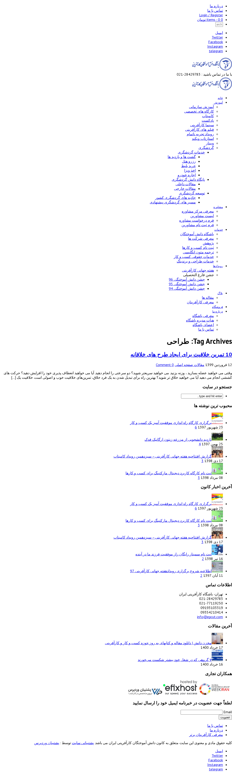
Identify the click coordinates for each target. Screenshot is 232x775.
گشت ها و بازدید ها (182, 156)
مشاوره (218, 207)
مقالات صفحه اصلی (189, 364)
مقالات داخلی (186, 184)
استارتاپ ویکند (203, 138)
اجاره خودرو (187, 175)
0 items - (210, 19)
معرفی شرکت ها (201, 238)
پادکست (208, 120)
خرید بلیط (188, 165)
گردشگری (206, 147)
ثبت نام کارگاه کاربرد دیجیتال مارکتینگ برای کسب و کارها (169, 473)
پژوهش (208, 243)
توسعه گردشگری (192, 193)
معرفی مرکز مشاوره (198, 211)
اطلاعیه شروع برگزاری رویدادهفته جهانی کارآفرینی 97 (171, 571)
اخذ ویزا (190, 170)
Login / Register (211, 15)
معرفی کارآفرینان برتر (206, 734)
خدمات (218, 230)
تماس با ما (215, 10)
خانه (220, 98)
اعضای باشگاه (203, 324)
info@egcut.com (210, 616)
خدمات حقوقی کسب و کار (194, 256)
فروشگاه (217, 307)
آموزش (218, 102)
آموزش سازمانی (201, 106)
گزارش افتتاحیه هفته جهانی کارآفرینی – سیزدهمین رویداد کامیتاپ (163, 456)
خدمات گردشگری (191, 152)
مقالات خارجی (185, 188)
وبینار (210, 143)
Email (227, 712)
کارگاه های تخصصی (199, 111)
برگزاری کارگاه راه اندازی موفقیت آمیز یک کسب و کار (171, 422)
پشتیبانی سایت (83, 742)
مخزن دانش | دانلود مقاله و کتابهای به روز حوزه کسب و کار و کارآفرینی (158, 643)
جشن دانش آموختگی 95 (187, 284)
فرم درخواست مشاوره (196, 220)
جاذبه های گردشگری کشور (175, 197)
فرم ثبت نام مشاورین (197, 225)
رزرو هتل (189, 161)
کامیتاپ (208, 116)
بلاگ (220, 293)
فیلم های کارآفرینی (199, 129)
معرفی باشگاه (203, 315)
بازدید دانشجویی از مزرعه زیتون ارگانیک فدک (178, 439)
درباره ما (216, 6)
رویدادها (218, 266)
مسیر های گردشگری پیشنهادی (173, 202)
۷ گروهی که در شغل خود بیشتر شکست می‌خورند (175, 659)
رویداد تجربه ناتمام (200, 134)
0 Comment (165, 364)
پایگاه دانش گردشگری (188, 179)
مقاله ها (208, 297)
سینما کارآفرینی (202, 125)
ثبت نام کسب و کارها (198, 247)
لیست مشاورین (202, 215)
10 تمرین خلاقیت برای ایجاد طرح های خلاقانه (181, 354)
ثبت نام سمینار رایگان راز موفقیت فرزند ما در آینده (173, 554)
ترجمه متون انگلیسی (198, 252)
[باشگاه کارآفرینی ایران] (211, 69)
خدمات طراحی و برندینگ (195, 261)
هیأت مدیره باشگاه (200, 320)
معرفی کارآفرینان (200, 302)
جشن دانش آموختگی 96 (187, 279)
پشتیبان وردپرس (46, 742)
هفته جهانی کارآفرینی (198, 270)
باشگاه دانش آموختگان (197, 234)
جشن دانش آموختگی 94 (187, 288)
